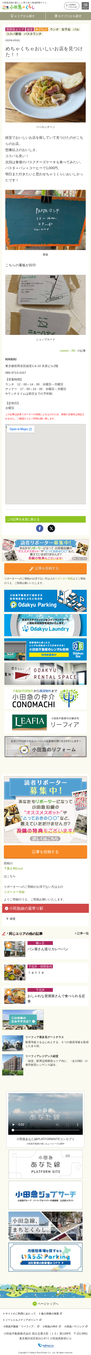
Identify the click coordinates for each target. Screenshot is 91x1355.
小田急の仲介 (50, 1326)
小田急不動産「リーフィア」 (19, 1326)
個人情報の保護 (50, 1313)
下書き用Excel (13, 868)
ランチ (54, 29)
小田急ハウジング (74, 1326)
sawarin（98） (68, 350)
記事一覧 (83, 933)
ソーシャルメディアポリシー (21, 1319)
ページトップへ (48, 1303)
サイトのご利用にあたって (20, 1313)
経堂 (30, 29)
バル (76, 29)
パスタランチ (33, 33)
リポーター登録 (64, 578)
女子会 (66, 29)
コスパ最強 (13, 33)
